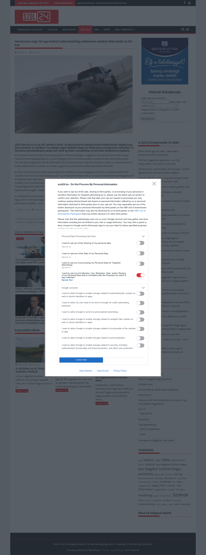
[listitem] (103, 236)
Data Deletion (85, 370)
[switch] (140, 243)
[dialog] (103, 277)
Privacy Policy (120, 370)
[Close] (155, 184)
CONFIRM (81, 360)
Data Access (103, 370)
